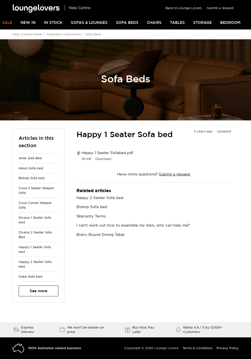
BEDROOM (230, 22)
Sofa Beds (93, 34)
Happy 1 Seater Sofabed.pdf (107, 153)
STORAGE (202, 22)
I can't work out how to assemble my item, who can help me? (133, 225)
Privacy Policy (227, 348)
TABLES (177, 22)
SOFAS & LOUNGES (89, 22)
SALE (7, 22)
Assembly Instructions (64, 34)
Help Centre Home (27, 34)
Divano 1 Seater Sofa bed (35, 220)
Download (103, 158)
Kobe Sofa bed (30, 276)
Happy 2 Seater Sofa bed (35, 264)
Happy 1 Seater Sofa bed (35, 249)
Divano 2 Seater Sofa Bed (35, 234)
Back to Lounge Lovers (183, 8)
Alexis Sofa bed (31, 168)
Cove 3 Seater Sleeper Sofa (36, 190)
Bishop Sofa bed (32, 178)
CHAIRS (154, 22)
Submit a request (220, 8)
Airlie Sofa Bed (30, 158)
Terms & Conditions (198, 348)
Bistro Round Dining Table (100, 234)
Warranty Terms (91, 216)
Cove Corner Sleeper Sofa (35, 205)
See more (38, 291)
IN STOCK (53, 22)
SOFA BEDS (127, 22)
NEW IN (28, 22)
